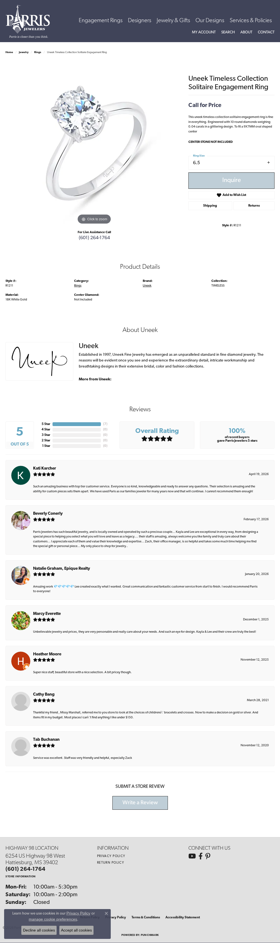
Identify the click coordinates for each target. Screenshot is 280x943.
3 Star (46, 435)
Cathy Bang (44, 695)
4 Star (46, 429)
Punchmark (150, 935)
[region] (94, 144)
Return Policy (110, 862)
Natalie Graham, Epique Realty (61, 569)
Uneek (147, 285)
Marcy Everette (47, 614)
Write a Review (140, 803)
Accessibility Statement (182, 917)
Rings (37, 52)
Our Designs (210, 21)
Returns (254, 205)
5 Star (46, 424)
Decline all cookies (39, 930)
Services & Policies (251, 21)
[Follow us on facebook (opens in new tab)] (201, 856)
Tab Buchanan (46, 740)
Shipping (210, 205)
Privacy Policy (111, 856)
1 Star (46, 446)
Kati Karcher (44, 469)
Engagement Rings (100, 21)
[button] (204, 32)
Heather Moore (47, 654)
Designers (139, 21)
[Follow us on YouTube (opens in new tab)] (192, 856)
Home (9, 52)
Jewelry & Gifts (173, 21)
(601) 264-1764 (94, 238)
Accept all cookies (76, 930)
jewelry (23, 52)
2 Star (46, 440)
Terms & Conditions (146, 917)
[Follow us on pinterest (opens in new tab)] (207, 856)
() (105, 424)
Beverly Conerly (48, 514)
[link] (266, 32)
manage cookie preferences (53, 919)
